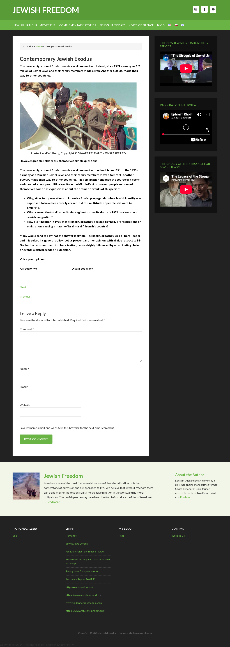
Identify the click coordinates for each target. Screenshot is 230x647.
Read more (53, 501)
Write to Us (178, 535)
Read (121, 535)
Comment (27, 329)
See (15, 535)
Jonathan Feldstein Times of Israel (85, 551)
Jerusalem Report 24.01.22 (81, 579)
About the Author (189, 475)
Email (24, 386)
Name (24, 368)
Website (25, 405)
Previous (25, 296)
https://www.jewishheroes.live (83, 594)
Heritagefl (71, 535)
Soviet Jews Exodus (77, 543)
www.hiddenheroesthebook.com (84, 602)
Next (23, 287)
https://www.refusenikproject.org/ (85, 610)
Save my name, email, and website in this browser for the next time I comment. (67, 427)
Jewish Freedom (46, 10)
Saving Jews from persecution (82, 571)
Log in (148, 633)
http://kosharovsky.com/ (79, 587)
